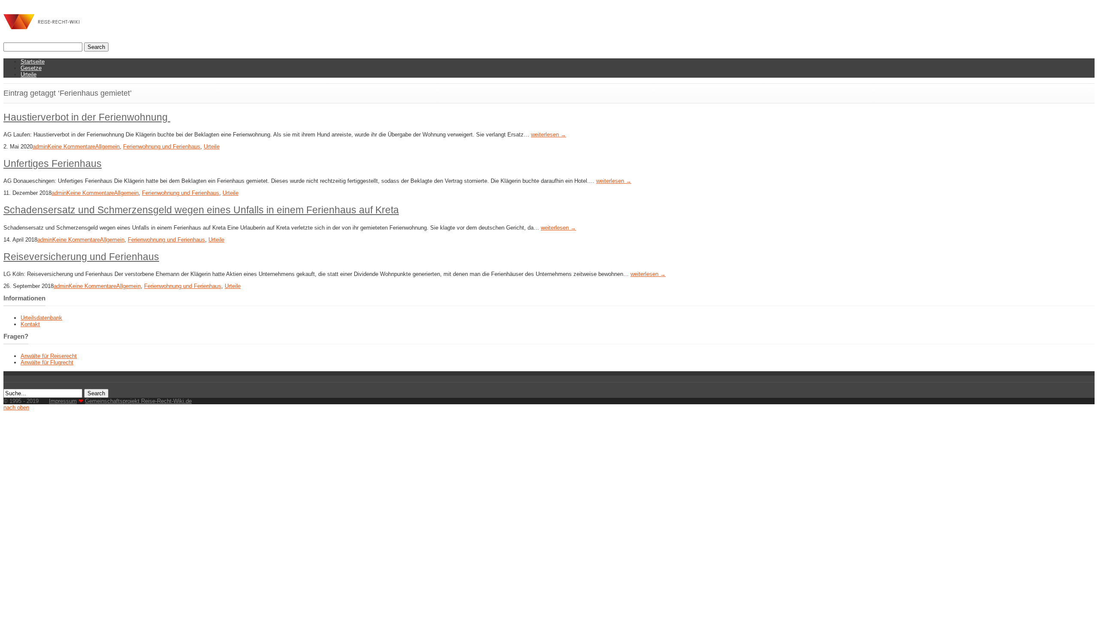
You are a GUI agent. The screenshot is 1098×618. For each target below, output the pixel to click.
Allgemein (107, 146)
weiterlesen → (548, 134)
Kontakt (30, 324)
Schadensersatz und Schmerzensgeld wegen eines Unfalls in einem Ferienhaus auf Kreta (201, 209)
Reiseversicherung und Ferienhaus (81, 256)
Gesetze (31, 68)
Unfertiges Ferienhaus (52, 163)
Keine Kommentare (71, 146)
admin (40, 146)
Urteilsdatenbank (41, 318)
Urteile (28, 74)
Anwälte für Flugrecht (47, 362)
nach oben (16, 407)
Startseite (33, 61)
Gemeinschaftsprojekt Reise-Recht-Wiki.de (138, 401)
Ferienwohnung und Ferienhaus (161, 146)
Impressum (63, 401)
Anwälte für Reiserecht (49, 356)
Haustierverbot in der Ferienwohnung (86, 117)
